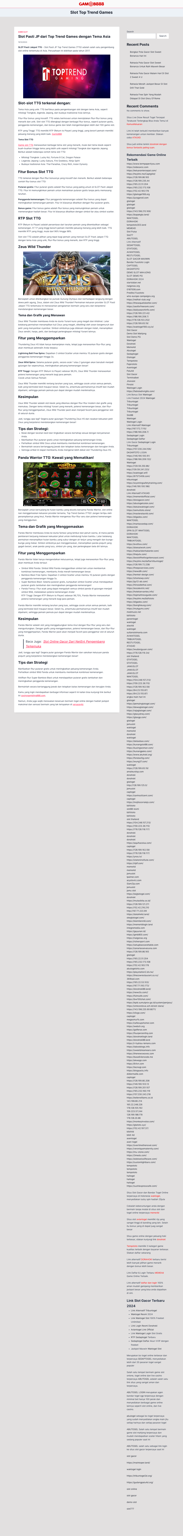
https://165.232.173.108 (138, 187)
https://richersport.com (138, 941)
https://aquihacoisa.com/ (139, 843)
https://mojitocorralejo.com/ (140, 802)
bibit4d (130, 1131)
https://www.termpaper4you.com (143, 164)
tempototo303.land (136, 225)
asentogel (132, 1138)
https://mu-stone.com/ (138, 1152)
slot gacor (132, 1456)
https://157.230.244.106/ (139, 449)
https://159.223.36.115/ (138, 683)
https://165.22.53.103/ (138, 982)
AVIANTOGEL (133, 252)
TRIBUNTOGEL (134, 540)
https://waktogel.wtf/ (137, 473)
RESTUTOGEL (134, 255)
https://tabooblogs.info (138, 1046)
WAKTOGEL (132, 218)
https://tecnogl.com (136, 1067)
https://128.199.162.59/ (138, 687)
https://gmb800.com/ (137, 934)
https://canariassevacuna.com (142, 948)
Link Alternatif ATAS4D (138, 493)
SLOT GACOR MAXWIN (138, 259)
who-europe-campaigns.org (141, 296)
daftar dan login (149, 1283)
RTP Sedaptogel (139, 1337)
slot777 (130, 1509)
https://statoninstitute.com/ (140, 860)
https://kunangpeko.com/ (139, 751)
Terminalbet (133, 377)
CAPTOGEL (132, 265)
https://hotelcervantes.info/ (140, 591)
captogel (131, 792)
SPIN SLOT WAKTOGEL (138, 530)
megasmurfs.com (135, 1019)
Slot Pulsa (132, 231)
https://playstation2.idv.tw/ (140, 972)
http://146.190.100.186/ (138, 486)
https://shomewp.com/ (138, 578)
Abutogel (131, 350)
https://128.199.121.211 (138, 904)
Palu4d (130, 371)
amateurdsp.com (135, 771)
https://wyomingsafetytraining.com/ (144, 483)
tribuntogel (132, 479)
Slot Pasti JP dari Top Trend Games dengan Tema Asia (64, 36)
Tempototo (132, 361)
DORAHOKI (132, 221)
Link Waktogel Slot (140, 1318)
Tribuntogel (132, 401)
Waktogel (131, 340)
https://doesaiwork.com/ (139, 547)
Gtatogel (131, 357)
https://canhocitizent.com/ (140, 795)
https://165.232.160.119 (138, 1091)
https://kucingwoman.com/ (140, 748)
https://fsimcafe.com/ (137, 996)
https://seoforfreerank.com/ (140, 306)
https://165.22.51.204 (137, 184)
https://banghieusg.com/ (139, 605)
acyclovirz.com (134, 880)
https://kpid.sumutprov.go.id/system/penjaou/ (149, 1002)
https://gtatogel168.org (138, 194)
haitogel (131, 1176)
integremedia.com (136, 928)
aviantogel (142, 1219)
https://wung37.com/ (137, 761)
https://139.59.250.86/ (138, 466)
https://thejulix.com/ (137, 554)
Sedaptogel (132, 354)
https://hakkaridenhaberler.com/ (143, 551)
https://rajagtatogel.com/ (139, 710)
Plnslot (130, 384)
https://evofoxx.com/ (137, 544)
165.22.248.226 (134, 1104)
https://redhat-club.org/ (138, 299)
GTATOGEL (132, 248)
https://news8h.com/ (137, 571)
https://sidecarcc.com (137, 167)
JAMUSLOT (132, 666)
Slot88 (130, 415)
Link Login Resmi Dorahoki (144, 1326)
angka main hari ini (136, 697)
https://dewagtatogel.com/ (140, 707)
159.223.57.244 (134, 1111)
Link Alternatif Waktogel (139, 425)
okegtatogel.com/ (135, 917)
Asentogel (132, 367)
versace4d (78, 704)
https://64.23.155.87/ (137, 690)
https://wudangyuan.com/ (139, 649)
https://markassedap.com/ (140, 524)
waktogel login (134, 1469)
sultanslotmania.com (137, 632)
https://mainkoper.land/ (138, 1462)
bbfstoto (131, 615)
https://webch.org (136, 1026)
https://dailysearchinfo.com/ (141, 310)
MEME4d (159, 1273)
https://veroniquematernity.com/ (143, 1148)
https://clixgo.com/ (136, 1013)
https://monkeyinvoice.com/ (140, 1121)
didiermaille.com (135, 1074)
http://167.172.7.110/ (136, 428)
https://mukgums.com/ (138, 608)
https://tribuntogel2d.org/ (139, 1476)
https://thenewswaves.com (140, 1053)
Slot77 (130, 235)
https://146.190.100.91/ (138, 456)
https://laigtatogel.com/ (138, 894)
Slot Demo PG (134, 337)
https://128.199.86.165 (138, 177)
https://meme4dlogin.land (140, 924)
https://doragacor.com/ (138, 500)
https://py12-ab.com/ (137, 581)
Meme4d (131, 347)
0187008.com (133, 289)
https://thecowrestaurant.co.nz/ (142, 975)
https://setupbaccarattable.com (142, 945)
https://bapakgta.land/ (138, 214)
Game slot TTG (25, 145)
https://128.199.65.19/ (138, 323)
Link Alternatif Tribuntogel (144, 1310)
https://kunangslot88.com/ (140, 744)
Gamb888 (57, 134)
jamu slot (131, 890)
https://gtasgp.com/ (136, 717)
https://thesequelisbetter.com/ (142, 303)
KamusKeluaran (134, 124)
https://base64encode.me (140, 1057)
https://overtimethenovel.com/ (142, 1145)
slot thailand (133, 656)
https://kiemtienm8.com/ (139, 921)
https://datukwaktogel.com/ (140, 507)
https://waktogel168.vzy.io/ (140, 327)
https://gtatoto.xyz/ (136, 1125)
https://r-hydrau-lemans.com (141, 1043)
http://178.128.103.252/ (138, 320)
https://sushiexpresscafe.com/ (142, 1186)
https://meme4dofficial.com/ (141, 496)
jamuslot (131, 724)
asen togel (132, 1142)
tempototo (132, 1165)
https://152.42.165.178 (138, 191)
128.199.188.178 (134, 1114)
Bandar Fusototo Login (138, 262)
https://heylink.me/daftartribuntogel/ (145, 561)
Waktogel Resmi (139, 1314)
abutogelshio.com (136, 968)
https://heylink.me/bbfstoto (140, 598)
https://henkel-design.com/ (140, 574)
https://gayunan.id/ (136, 931)
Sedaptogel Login (135, 435)
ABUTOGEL (132, 238)
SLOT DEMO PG (135, 276)
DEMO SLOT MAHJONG (139, 272)
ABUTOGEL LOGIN (136, 1392)
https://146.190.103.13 (138, 1084)
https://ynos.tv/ (134, 856)
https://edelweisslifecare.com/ (142, 1159)
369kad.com (133, 979)
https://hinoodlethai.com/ (139, 585)
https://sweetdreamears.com (141, 1050)
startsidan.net (134, 282)
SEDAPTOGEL (134, 245)
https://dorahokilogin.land (139, 1036)
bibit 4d (131, 1135)
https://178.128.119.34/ (138, 653)
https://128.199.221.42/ (138, 313)
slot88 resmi (133, 809)
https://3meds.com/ (137, 1155)
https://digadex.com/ (137, 517)
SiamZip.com (133, 883)
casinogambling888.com (33, 695)
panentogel (132, 619)
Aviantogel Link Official (142, 1329)
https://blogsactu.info (137, 1070)
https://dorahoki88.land (138, 1040)
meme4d (131, 731)
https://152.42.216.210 (138, 907)
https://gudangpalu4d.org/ (140, 1482)
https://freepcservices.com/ (140, 568)
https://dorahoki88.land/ (139, 989)
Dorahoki (131, 344)
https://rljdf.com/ (135, 863)
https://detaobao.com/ (138, 741)
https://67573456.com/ (138, 476)
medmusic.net (134, 612)
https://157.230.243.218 (139, 1094)
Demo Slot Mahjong (136, 333)
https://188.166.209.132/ (139, 459)
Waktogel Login (134, 388)
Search (130, 31)
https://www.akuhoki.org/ (139, 754)
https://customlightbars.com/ (141, 1162)
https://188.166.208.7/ (138, 316)
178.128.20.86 (134, 1118)
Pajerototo (132, 364)
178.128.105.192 (134, 1108)
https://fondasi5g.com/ (138, 758)
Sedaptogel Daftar (136, 439)
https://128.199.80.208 (138, 1080)
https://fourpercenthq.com (140, 1033)
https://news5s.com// (137, 992)
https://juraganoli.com (138, 197)
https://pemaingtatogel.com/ (141, 703)
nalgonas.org (133, 286)
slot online (132, 1489)
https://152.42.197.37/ (138, 1128)
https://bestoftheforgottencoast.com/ (145, 557)
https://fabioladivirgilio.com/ (141, 391)
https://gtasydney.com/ (138, 714)
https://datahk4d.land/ (138, 914)
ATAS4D (136, 137)
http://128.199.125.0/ (137, 785)
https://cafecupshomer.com (140, 1023)
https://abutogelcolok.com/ (140, 503)
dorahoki (154, 144)
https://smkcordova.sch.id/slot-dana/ (145, 1006)
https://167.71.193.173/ (138, 985)
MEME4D (131, 228)
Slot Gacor (132, 330)
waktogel (131, 622)
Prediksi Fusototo (135, 293)
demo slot (132, 1502)
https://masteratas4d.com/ (140, 513)
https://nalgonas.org (137, 938)
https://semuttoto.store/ (139, 510)
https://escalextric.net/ (138, 588)
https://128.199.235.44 (138, 181)
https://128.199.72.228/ (138, 564)
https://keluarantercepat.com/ (141, 170)
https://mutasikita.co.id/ (139, 900)
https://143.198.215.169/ (139, 211)
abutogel (131, 1416)
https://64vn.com (135, 1063)
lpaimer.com (133, 877)
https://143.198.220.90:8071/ (141, 1009)
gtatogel (131, 201)
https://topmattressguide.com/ (142, 595)
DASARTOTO (133, 269)
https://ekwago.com (137, 1060)
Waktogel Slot (154, 1348)
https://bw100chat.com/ (139, 999)
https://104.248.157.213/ (139, 680)
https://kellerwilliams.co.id (140, 1097)
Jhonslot (131, 381)
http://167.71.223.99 (137, 911)
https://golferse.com (137, 1029)
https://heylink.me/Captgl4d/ (141, 174)
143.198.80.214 (134, 1101)
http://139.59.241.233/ (138, 469)
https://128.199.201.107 (138, 1087)
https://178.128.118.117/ (138, 829)
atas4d (130, 625)
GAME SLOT (23, 32)
